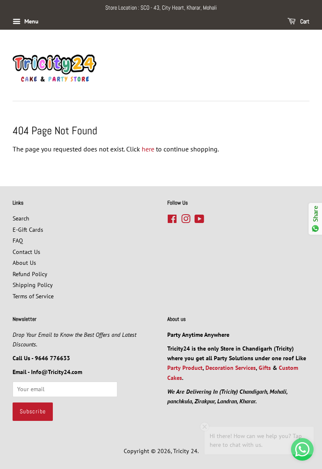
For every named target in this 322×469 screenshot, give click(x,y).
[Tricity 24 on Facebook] (172, 220)
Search (21, 218)
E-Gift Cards (28, 229)
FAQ (18, 240)
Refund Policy (30, 274)
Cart (304, 21)
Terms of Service (33, 296)
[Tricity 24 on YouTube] (199, 220)
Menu (31, 21)
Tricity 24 (185, 451)
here (148, 149)
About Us (24, 263)
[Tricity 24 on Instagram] (185, 220)
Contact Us (26, 252)
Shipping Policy (33, 285)
